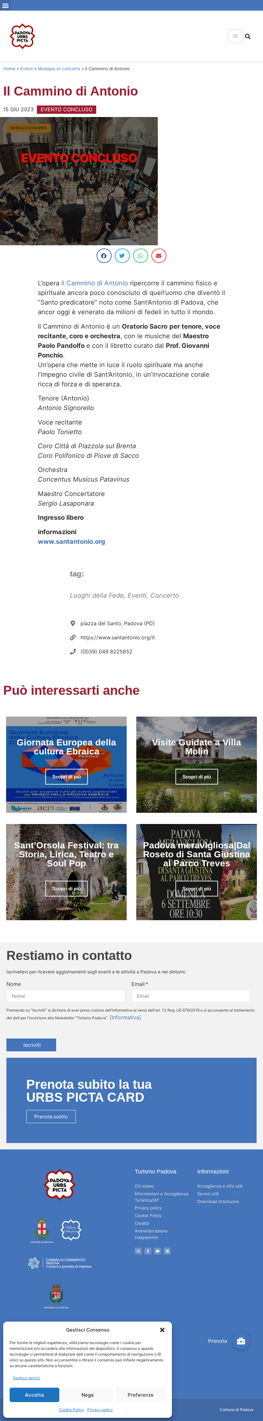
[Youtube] (157, 1251)
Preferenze (141, 1395)
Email (138, 984)
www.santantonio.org (71, 541)
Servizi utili (208, 1193)
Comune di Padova (236, 1410)
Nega (87, 1395)
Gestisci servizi (26, 1377)
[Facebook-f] (147, 1251)
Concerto (164, 595)
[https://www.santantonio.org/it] (73, 637)
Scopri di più (66, 776)
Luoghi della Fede (97, 595)
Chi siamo (144, 1186)
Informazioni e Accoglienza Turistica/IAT (161, 1197)
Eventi (26, 68)
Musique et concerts (59, 68)
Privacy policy (100, 1409)
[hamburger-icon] (235, 36)
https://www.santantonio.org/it (118, 637)
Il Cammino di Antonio (94, 283)
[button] (162, 1330)
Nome (13, 984)
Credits (142, 1223)
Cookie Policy (71, 1409)
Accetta (34, 1395)
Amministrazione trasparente (151, 1234)
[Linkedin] (167, 1251)
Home (9, 68)
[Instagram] (138, 1251)
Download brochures (218, 1201)
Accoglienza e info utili (219, 1186)
